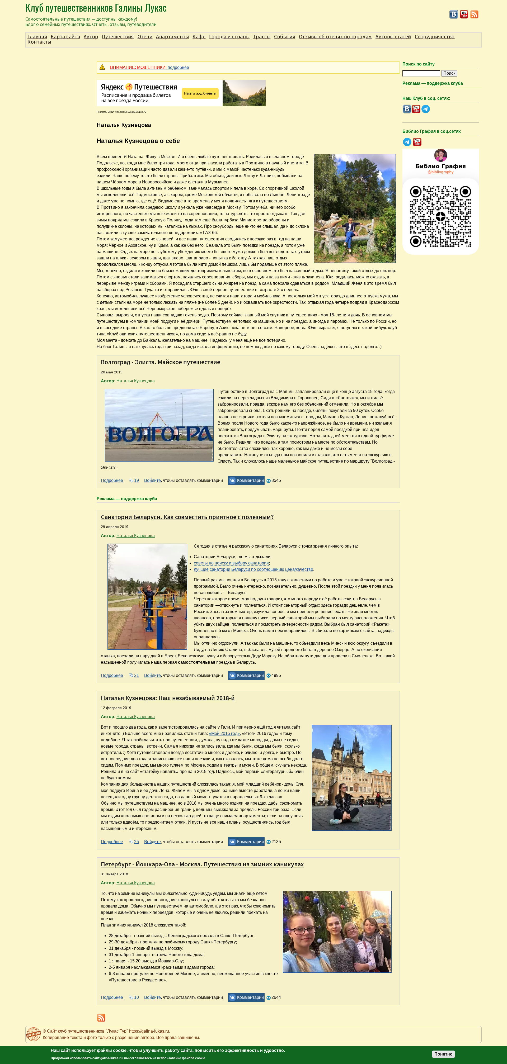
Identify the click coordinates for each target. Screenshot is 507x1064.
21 (136, 675)
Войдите (152, 480)
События (284, 36)
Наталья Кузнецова (135, 381)
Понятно (443, 1054)
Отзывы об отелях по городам (335, 36)
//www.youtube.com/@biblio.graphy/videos (417, 142)
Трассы (262, 36)
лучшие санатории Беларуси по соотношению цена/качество (253, 569)
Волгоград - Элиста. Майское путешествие (160, 362)
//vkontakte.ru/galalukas (453, 14)
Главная (37, 36)
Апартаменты (172, 36)
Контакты (39, 42)
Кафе (199, 36)
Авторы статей (393, 36)
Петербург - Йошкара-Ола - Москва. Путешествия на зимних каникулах (202, 864)
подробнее (149, 67)
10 (136, 997)
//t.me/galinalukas (425, 109)
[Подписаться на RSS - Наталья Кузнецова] (474, 17)
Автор (91, 36)
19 (136, 480)
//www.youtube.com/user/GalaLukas (464, 14)
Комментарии (250, 480)
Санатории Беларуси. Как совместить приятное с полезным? (187, 517)
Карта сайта (65, 36)
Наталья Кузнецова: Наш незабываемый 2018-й (168, 698)
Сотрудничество (435, 36)
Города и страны (229, 36)
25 (136, 841)
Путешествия (118, 36)
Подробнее (112, 480)
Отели (145, 36)
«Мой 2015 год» (224, 733)
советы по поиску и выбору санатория (231, 563)
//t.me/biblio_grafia (407, 142)
